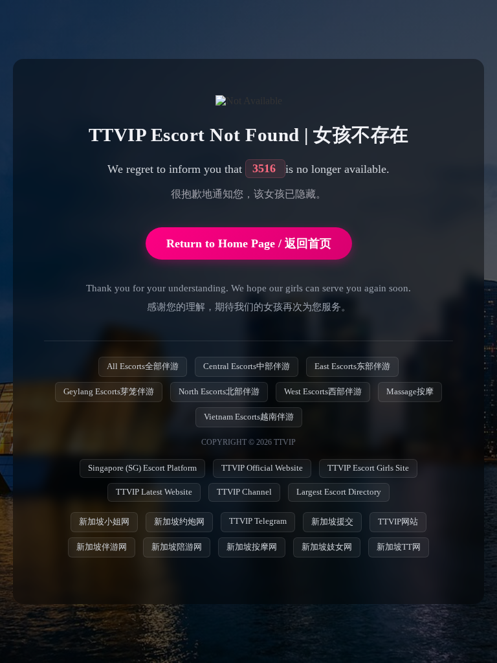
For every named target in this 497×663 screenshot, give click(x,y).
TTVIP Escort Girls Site (368, 468)
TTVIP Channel (244, 492)
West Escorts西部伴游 (323, 391)
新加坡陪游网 (176, 547)
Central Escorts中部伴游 (246, 366)
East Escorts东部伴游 (352, 366)
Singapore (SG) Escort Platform (142, 468)
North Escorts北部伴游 (219, 391)
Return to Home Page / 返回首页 (248, 243)
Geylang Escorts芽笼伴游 (108, 391)
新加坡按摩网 (251, 547)
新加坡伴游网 (101, 547)
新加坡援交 (332, 521)
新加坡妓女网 (327, 547)
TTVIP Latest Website (154, 492)
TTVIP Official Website (262, 468)
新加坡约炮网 (179, 521)
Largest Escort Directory (338, 492)
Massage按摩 (410, 391)
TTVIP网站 (398, 521)
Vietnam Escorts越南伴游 (249, 416)
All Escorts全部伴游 (143, 366)
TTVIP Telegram (258, 521)
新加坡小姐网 (104, 521)
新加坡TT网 (399, 547)
